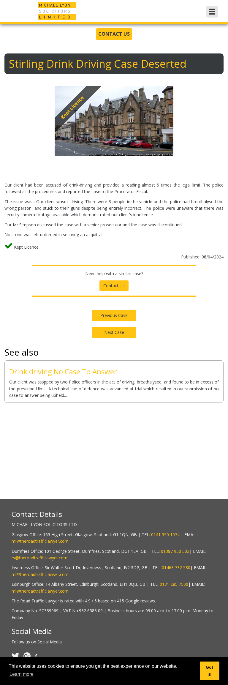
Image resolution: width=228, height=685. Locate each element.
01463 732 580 (176, 567)
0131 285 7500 (174, 584)
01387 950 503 (175, 551)
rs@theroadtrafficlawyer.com (39, 558)
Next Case (114, 332)
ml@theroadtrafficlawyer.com (40, 541)
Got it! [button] (209, 671)
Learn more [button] (22, 674)
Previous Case (114, 315)
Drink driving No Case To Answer (63, 371)
